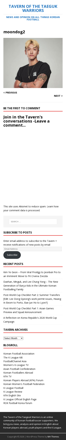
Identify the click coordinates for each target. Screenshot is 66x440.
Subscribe (12, 254)
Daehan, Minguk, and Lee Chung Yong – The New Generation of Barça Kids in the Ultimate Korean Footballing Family (30, 285)
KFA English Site (12, 395)
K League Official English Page (20, 399)
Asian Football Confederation (19, 368)
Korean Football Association (18, 353)
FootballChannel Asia (14, 361)
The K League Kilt (13, 357)
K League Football (13, 388)
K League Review (12, 391)
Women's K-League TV (15, 365)
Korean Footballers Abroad (18, 372)
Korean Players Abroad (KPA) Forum (23, 380)
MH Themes (53, 436)
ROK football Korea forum (17, 403)
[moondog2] (33, 86)
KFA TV (7, 376)
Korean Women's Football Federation (24, 384)
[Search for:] (33, 222)
